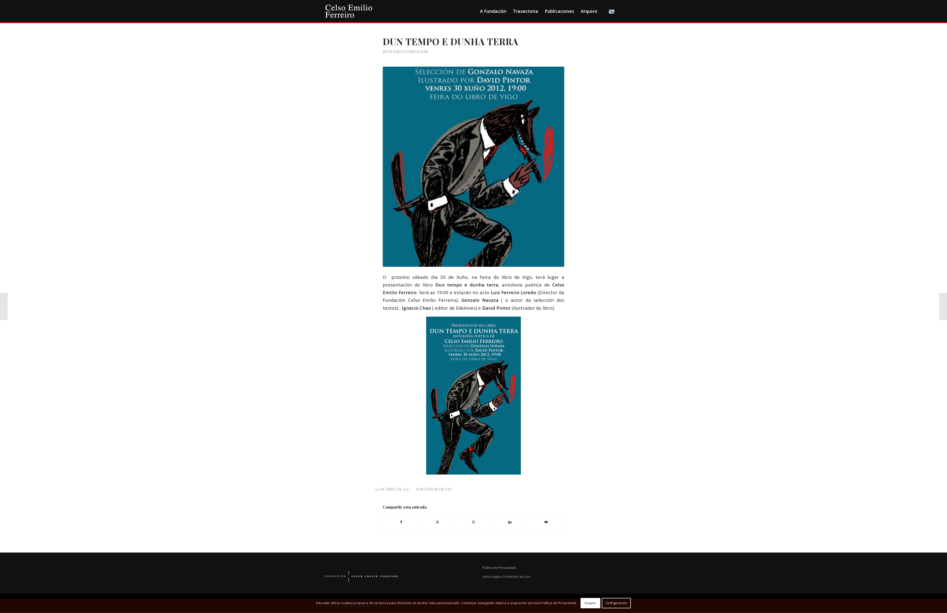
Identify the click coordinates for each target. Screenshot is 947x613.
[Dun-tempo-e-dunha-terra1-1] (473, 167)
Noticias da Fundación (405, 51)
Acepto (590, 603)
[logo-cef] (349, 11)
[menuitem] (493, 11)
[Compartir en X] (437, 522)
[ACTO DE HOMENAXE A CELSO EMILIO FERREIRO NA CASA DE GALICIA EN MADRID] (943, 306)
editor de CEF (438, 489)
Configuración (616, 603)
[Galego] (612, 11)
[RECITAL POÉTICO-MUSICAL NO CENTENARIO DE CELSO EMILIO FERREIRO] (4, 306)
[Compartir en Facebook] (401, 522)
